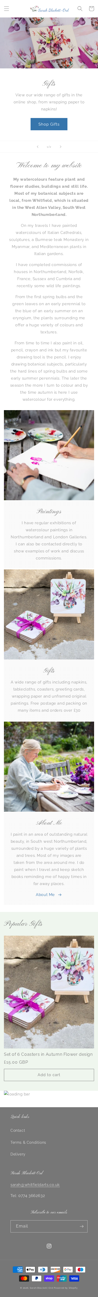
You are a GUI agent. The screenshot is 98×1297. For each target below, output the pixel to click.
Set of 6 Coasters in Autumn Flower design (48, 1054)
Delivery (18, 1154)
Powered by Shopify (66, 1288)
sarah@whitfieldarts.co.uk (35, 1184)
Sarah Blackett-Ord (41, 1288)
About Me (45, 894)
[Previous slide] (37, 146)
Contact (17, 1130)
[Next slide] (60, 146)
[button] (6, 8)
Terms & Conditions (28, 1142)
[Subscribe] (81, 1226)
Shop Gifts (49, 124)
